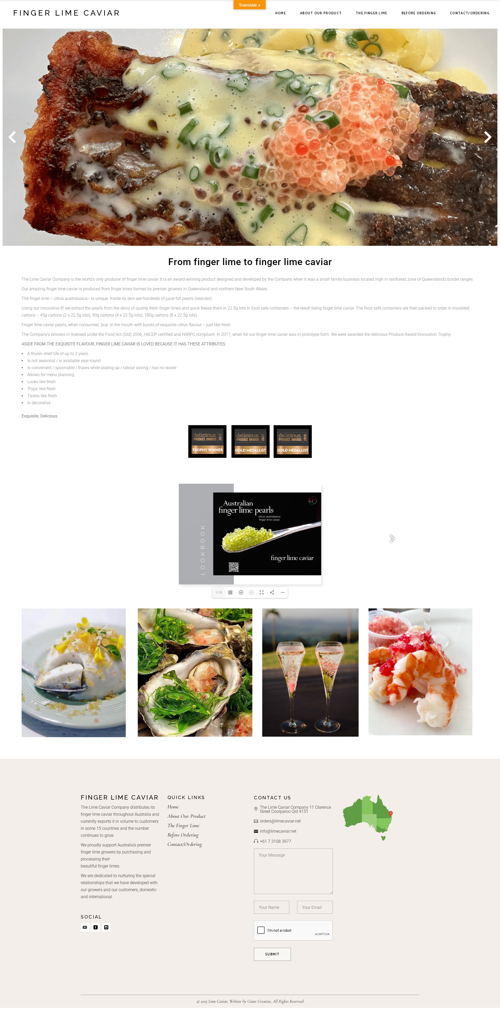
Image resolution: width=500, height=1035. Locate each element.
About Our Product (186, 816)
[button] (12, 137)
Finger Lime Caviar (67, 12)
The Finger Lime (183, 825)
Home (173, 806)
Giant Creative (259, 1001)
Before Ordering (183, 835)
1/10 (218, 592)
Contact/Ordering (184, 844)
